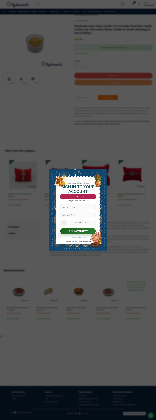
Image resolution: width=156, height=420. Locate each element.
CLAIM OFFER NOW (78, 231)
